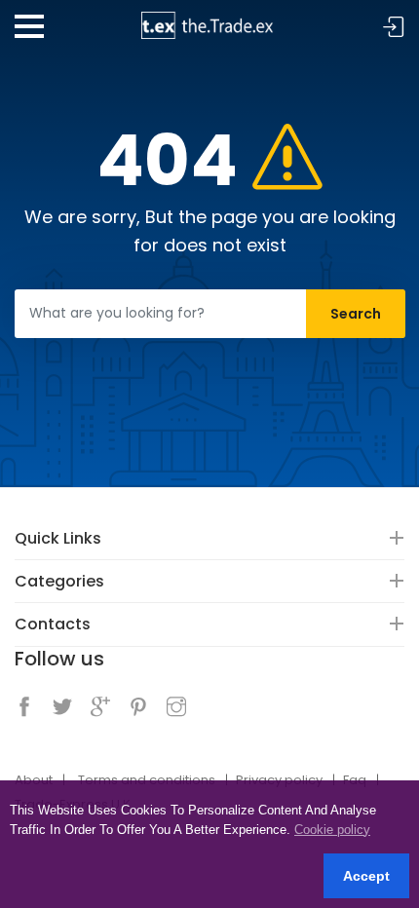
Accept (366, 876)
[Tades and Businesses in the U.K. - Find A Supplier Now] (209, 18)
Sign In (393, 28)
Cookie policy (332, 829)
